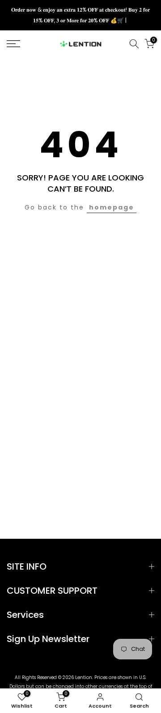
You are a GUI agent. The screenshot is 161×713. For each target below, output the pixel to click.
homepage (111, 207)
